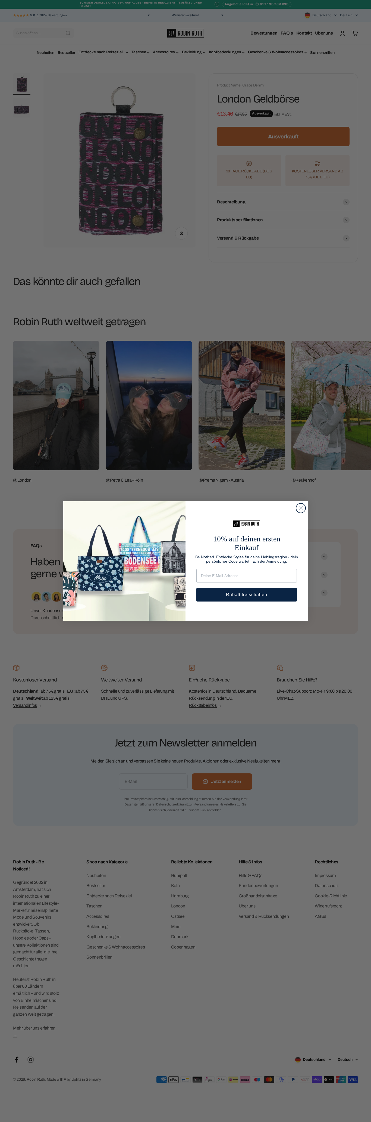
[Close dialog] (301, 508)
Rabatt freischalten (246, 594)
